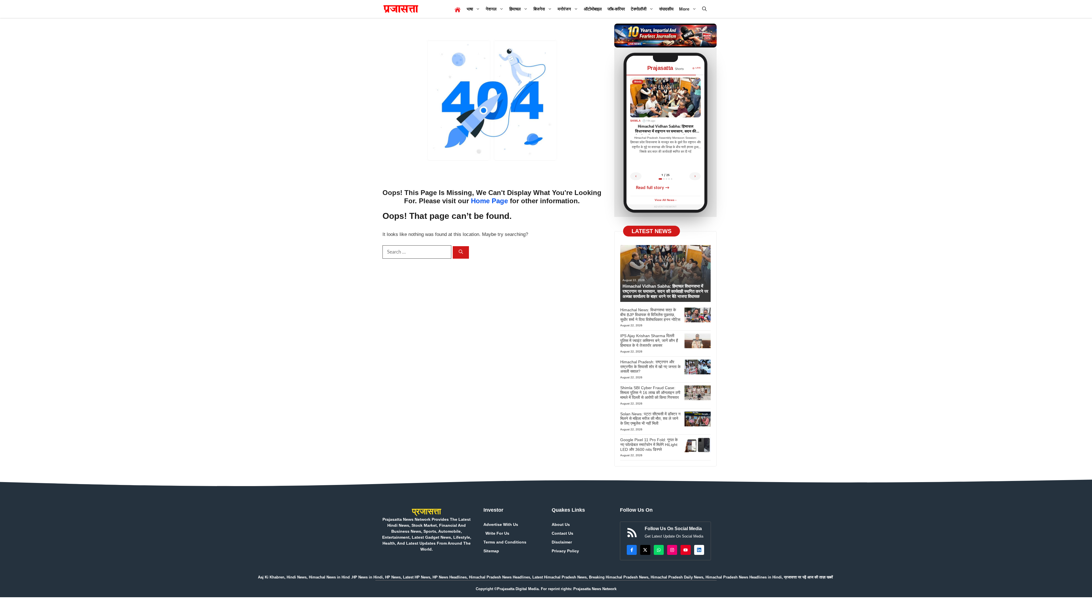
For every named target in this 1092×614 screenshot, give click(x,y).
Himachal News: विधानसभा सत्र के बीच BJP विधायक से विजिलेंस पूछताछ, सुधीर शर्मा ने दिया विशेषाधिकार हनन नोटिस (650, 315)
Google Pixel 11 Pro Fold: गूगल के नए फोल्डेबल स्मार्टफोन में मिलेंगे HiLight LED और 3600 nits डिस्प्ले (649, 444)
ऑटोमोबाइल (593, 9)
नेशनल (491, 9)
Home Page (489, 201)
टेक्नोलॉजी (638, 9)
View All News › (665, 200)
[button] (704, 9)
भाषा (470, 9)
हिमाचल (515, 9)
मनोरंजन (564, 9)
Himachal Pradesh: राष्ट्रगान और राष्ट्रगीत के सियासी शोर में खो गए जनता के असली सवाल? (650, 367)
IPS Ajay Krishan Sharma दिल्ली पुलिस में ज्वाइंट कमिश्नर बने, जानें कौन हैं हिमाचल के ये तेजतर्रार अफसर (649, 340)
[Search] (461, 252)
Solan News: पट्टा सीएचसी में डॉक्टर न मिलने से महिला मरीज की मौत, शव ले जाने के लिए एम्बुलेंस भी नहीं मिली (650, 419)
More (684, 9)
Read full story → (652, 188)
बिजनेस (539, 9)
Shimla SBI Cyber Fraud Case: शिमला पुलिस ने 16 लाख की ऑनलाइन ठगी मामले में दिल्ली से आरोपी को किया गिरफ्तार (650, 392)
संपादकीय (666, 9)
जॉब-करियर (616, 9)
